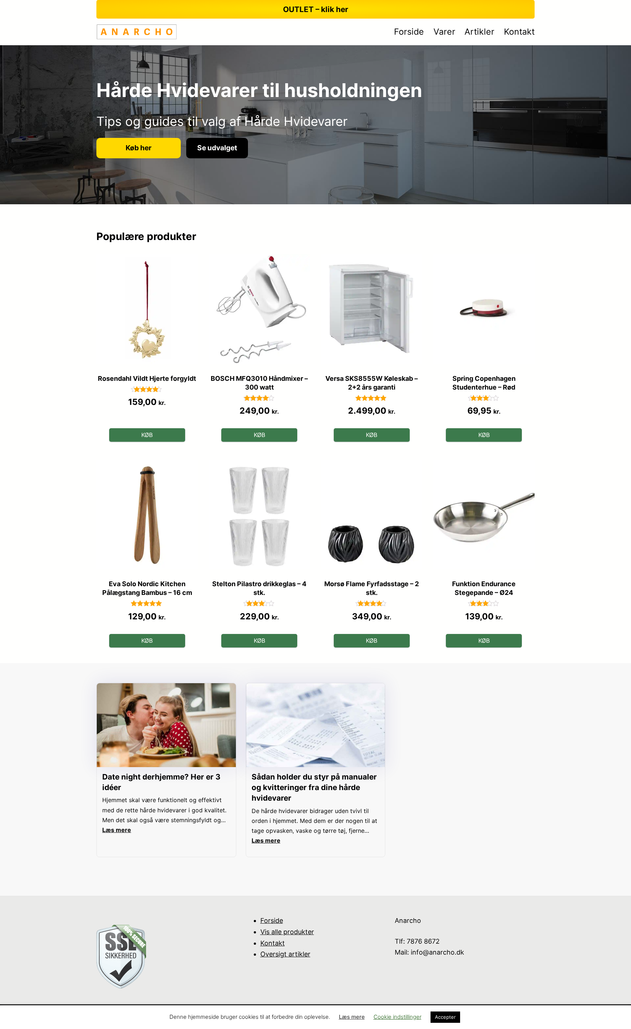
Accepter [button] (445, 1017)
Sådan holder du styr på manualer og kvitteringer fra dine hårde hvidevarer (314, 787)
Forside (271, 920)
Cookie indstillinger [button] (397, 1016)
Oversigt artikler (285, 954)
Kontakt (272, 943)
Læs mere (352, 1016)
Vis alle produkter (287, 932)
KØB (147, 434)
